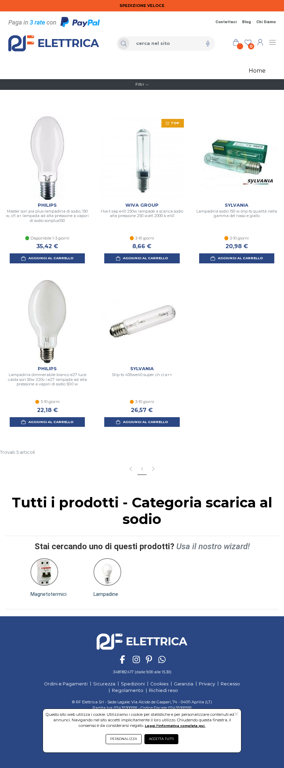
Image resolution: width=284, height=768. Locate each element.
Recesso (230, 683)
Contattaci (226, 22)
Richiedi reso (163, 690)
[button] (48, 577)
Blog (246, 22)
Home (257, 70)
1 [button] (142, 469)
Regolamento (127, 690)
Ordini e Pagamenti (66, 683)
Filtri (139, 84)
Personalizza (123, 739)
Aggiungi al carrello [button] (50, 258)
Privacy (207, 683)
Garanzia (183, 683)
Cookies (159, 683)
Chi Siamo (266, 22)
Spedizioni (133, 683)
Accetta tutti (161, 739)
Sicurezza (104, 683)
